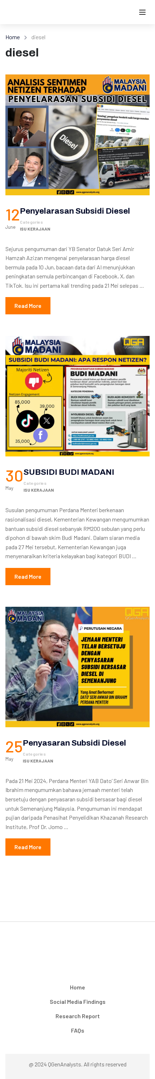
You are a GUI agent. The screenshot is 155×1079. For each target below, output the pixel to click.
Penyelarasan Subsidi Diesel (75, 210)
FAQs (77, 1030)
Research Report (78, 1015)
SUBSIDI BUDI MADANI (68, 472)
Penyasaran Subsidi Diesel (74, 742)
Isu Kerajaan (35, 228)
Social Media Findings (78, 1001)
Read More (27, 305)
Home (12, 36)
